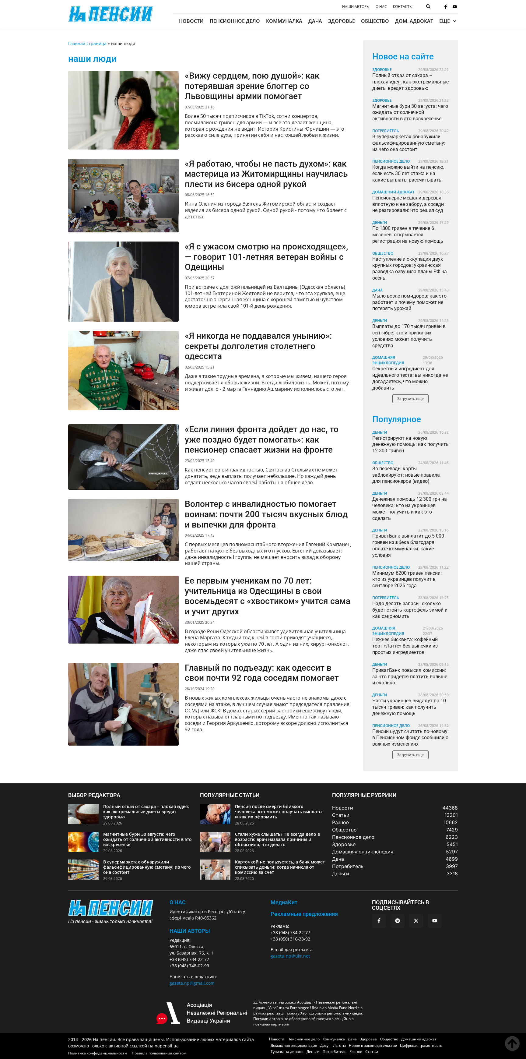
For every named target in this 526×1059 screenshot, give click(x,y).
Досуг (325, 1045)
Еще (444, 21)
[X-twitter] (416, 921)
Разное (355, 1051)
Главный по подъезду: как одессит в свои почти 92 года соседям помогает (262, 673)
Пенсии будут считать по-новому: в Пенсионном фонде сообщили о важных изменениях (410, 738)
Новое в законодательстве (373, 1045)
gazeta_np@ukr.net (290, 956)
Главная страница (87, 43)
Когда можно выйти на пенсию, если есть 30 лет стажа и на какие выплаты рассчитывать (408, 173)
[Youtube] (455, 7)
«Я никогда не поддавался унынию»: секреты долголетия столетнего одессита (258, 346)
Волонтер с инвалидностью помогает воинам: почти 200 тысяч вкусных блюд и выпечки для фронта (266, 514)
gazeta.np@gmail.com (192, 983)
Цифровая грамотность (421, 1045)
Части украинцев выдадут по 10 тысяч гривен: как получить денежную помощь (409, 707)
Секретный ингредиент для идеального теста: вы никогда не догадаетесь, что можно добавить (410, 378)
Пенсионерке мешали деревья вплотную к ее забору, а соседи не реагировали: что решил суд (408, 204)
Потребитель (385, 130)
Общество (375, 21)
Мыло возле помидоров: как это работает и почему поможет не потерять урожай (409, 302)
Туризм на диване (287, 1051)
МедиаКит (284, 902)
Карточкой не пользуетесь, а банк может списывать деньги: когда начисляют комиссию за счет (280, 867)
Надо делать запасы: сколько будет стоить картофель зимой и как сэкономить (409, 610)
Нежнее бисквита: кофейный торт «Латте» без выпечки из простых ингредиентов (405, 646)
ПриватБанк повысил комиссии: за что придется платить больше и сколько (409, 676)
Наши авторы (356, 7)
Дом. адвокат (414, 21)
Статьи (371, 1051)
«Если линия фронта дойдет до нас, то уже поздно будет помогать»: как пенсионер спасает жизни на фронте (261, 439)
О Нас (178, 902)
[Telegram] (398, 921)
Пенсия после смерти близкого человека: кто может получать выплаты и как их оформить (278, 811)
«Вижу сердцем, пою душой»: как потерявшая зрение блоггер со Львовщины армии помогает (252, 86)
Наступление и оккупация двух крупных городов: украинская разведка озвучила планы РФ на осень (409, 268)
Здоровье (341, 21)
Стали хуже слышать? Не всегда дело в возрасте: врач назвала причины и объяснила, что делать (277, 839)
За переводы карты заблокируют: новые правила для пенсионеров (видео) (406, 475)
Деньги (379, 222)
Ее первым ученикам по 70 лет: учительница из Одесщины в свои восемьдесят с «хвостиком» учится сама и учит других (267, 596)
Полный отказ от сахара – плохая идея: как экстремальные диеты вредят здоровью (410, 81)
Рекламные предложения (304, 914)
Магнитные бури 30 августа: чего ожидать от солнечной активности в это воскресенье (410, 112)
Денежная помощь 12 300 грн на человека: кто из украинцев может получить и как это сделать (409, 508)
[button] (410, 398)
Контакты (402, 7)
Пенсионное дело (235, 21)
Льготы (339, 1045)
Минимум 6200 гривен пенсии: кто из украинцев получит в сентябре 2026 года (407, 579)
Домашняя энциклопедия (388, 360)
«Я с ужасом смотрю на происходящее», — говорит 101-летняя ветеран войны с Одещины (266, 257)
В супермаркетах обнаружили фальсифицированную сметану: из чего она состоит (408, 143)
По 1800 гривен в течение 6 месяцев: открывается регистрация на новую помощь (407, 234)
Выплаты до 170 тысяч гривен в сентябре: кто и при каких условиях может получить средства (409, 335)
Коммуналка (284, 21)
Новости (191, 21)
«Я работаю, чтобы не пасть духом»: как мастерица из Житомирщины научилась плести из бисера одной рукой (266, 174)
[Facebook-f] (446, 7)
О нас (381, 7)
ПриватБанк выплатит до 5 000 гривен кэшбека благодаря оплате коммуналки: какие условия (408, 545)
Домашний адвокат (393, 192)
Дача (315, 21)
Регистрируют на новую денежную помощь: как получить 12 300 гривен (410, 444)
